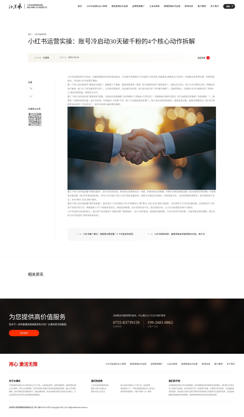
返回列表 (201, 58)
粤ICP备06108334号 (42, 407)
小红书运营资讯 (41, 34)
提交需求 (24, 333)
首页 (29, 34)
